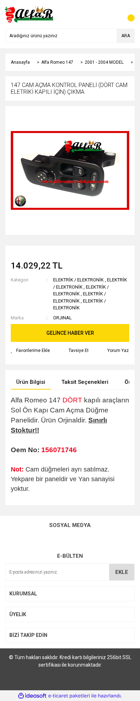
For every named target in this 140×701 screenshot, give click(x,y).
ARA (125, 35)
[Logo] (30, 13)
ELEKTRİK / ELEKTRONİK (78, 279)
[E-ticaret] (69, 695)
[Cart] (127, 14)
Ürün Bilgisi (30, 382)
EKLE (121, 572)
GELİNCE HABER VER (70, 333)
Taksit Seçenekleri (84, 382)
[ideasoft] (32, 695)
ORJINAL (62, 317)
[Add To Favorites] (30, 350)
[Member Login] (113, 14)
